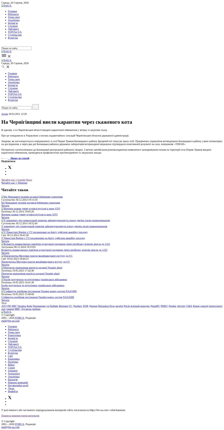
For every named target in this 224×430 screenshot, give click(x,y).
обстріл (181, 306)
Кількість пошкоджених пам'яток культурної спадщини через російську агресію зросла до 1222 (54, 250)
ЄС (70, 306)
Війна (11, 364)
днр (3, 309)
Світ (10, 356)
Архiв (4, 114)
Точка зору (14, 17)
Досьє (11, 388)
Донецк (93, 306)
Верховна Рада (106, 306)
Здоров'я (12, 370)
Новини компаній (18, 382)
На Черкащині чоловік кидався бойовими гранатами (30, 202)
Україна (21, 306)
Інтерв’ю (13, 23)
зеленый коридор (140, 306)
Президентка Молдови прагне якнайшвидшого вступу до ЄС (35, 261)
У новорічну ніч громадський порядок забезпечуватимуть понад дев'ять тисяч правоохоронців (54, 226)
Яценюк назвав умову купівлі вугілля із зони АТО (29, 214)
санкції (204, 306)
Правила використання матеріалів (20, 415)
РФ (9, 306)
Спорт (11, 367)
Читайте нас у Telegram (14, 182)
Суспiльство (15, 34)
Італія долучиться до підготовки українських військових (32, 285)
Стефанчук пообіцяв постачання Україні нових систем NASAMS (37, 297)
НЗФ (85, 306)
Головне (12, 11)
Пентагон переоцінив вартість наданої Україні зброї (30, 273)
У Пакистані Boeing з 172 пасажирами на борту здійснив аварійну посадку (43, 238)
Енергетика (14, 335)
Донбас (172, 306)
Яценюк (63, 306)
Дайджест (13, 29)
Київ (29, 306)
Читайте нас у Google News (16, 179)
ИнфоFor (13, 391)
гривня (10, 309)
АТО (4, 306)
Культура (13, 37)
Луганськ (26, 309)
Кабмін (54, 306)
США (189, 306)
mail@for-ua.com (10, 320)
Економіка (14, 358)
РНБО (164, 306)
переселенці (215, 306)
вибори (36, 309)
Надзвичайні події (18, 385)
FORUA (19, 317)
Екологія (13, 379)
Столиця (13, 26)
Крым (196, 306)
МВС (17, 309)
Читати (5, 205)
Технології (14, 373)
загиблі (119, 306)
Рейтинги (13, 14)
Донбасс (77, 306)
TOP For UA (15, 32)
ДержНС (155, 306)
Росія (127, 306)
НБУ (14, 306)
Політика (13, 361)
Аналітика (14, 20)
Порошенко (39, 306)
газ (48, 306)
